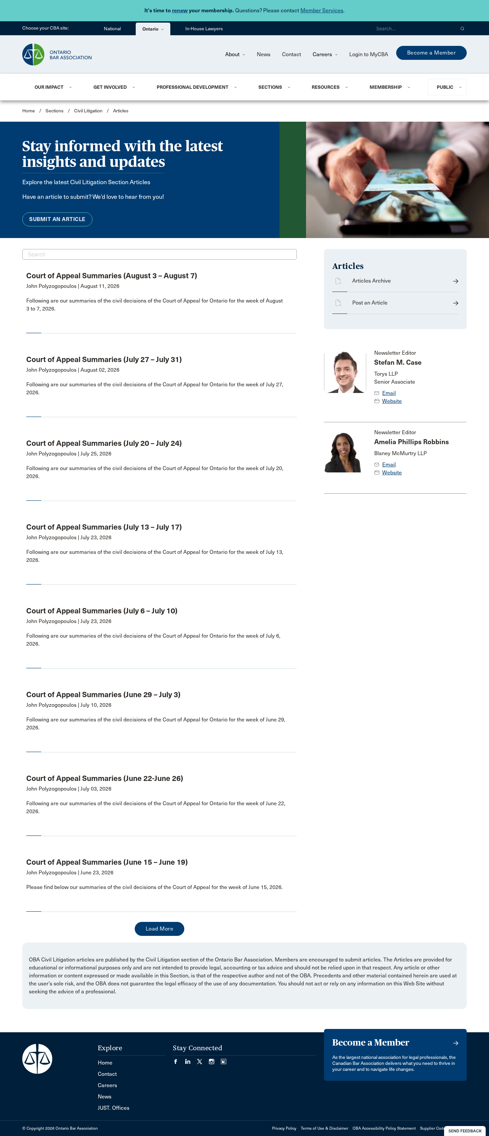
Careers (323, 54)
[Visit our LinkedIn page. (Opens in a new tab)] (191, 1059)
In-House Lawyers (204, 29)
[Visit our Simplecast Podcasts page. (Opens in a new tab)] (223, 1059)
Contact (291, 54)
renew (180, 10)
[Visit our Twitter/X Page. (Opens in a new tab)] (203, 1059)
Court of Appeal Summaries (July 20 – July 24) (104, 443)
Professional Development (193, 87)
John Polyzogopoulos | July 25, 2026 (68, 453)
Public (445, 87)
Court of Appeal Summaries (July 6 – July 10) (101, 610)
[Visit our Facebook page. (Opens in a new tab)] (179, 1059)
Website (392, 401)
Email (389, 393)
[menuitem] (56, 87)
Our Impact (49, 87)
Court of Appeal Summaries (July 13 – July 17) (104, 527)
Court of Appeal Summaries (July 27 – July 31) (104, 359)
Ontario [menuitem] (150, 29)
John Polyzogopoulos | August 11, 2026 (72, 286)
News (263, 54)
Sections (270, 87)
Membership (386, 87)
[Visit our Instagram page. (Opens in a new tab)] (215, 1059)
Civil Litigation (88, 111)
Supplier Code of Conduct (443, 1128)
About (233, 54)
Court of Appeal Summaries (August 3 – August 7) (111, 275)
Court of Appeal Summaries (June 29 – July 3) (103, 694)
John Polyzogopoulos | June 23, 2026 (69, 872)
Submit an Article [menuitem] (57, 219)
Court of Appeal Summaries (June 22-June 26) (104, 778)
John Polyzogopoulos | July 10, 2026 (68, 705)
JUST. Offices (113, 1108)
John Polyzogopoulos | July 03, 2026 (68, 789)
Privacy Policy (284, 1128)
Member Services (321, 10)
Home (28, 111)
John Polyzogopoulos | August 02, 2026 (72, 370)
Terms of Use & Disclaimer (324, 1128)
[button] (462, 28)
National (112, 29)
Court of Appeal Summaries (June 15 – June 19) (107, 862)
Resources (326, 87)
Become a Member (431, 53)
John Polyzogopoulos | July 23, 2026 (68, 537)
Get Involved (110, 87)
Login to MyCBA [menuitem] (368, 54)
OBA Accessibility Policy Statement (384, 1128)
